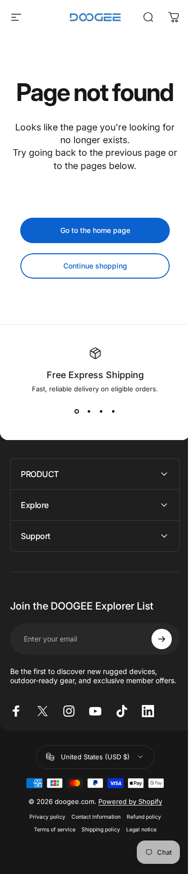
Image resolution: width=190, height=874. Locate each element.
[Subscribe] (154, 639)
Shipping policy (97, 864)
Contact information (92, 852)
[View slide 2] (89, 411)
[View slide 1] (77, 411)
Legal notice (137, 864)
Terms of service (50, 864)
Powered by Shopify (126, 836)
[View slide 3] (101, 411)
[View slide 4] (113, 411)
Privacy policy (43, 852)
